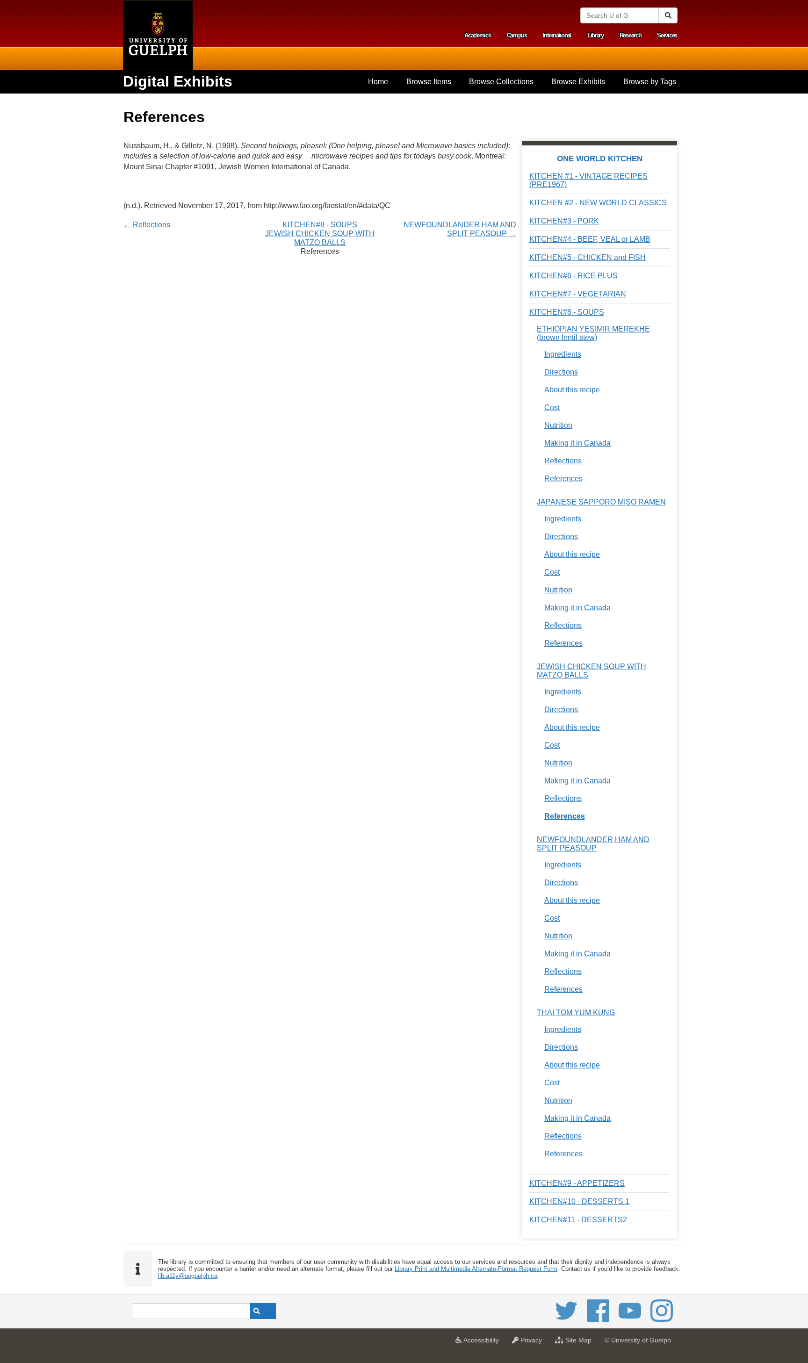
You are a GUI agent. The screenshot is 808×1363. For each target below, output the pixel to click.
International (557, 35)
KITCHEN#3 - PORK (564, 221)
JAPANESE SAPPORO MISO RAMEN (601, 502)
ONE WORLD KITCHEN (599, 158)
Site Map (579, 1342)
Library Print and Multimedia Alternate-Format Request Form (476, 1268)
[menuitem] (378, 82)
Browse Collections (501, 82)
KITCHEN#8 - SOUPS (319, 225)
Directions (561, 372)
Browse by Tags (649, 82)
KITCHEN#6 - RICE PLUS (573, 276)
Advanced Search (269, 1311)
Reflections (563, 461)
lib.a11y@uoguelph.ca (187, 1275)
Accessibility (483, 1342)
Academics (477, 35)
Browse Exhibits (578, 82)
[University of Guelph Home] (158, 35)
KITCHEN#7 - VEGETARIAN (577, 294)
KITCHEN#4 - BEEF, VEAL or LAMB (589, 239)
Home (378, 82)
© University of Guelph (638, 1340)
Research (631, 35)
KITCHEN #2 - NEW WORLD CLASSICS (598, 203)
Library (595, 35)
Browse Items (428, 82)
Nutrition (558, 425)
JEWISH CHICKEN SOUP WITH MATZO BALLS (591, 671)
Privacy (533, 1342)
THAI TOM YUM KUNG (576, 1013)
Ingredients (562, 354)
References (563, 479)
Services (667, 35)
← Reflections (146, 225)
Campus (517, 35)
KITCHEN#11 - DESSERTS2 (578, 1220)
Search (256, 1311)
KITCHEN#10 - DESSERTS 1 (579, 1201)
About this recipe (572, 390)
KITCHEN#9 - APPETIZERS (577, 1183)
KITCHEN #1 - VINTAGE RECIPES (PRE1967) (588, 180)
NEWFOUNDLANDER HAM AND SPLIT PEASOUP (593, 844)
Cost (552, 407)
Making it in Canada (577, 443)
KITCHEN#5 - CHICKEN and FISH (587, 257)
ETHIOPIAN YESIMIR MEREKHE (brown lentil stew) (593, 333)
